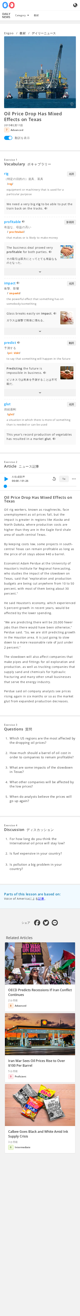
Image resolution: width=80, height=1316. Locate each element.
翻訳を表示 (22, 138)
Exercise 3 (10, 725)
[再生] (6, 479)
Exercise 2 (10, 462)
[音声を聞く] (46, 209)
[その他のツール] (74, 479)
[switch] (8, 138)
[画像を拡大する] (40, 72)
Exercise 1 (10, 159)
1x (63, 479)
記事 (41, 899)
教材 (36, 15)
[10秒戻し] (54, 479)
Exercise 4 (10, 825)
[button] (40, 272)
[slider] (5, 486)
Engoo (9, 33)
